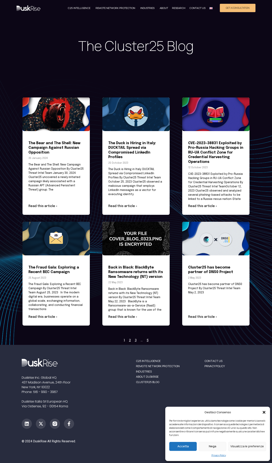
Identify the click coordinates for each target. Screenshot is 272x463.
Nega (212, 446)
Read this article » (42, 206)
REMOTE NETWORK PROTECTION (115, 8)
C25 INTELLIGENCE (79, 8)
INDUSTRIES (147, 8)
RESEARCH (178, 8)
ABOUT (164, 8)
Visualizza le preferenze (247, 446)
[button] (264, 412)
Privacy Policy (218, 455)
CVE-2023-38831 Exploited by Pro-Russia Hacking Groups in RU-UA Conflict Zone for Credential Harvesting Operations (215, 152)
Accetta (183, 446)
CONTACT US (197, 8)
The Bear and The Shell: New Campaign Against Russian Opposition (54, 147)
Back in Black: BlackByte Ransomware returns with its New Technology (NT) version (135, 272)
